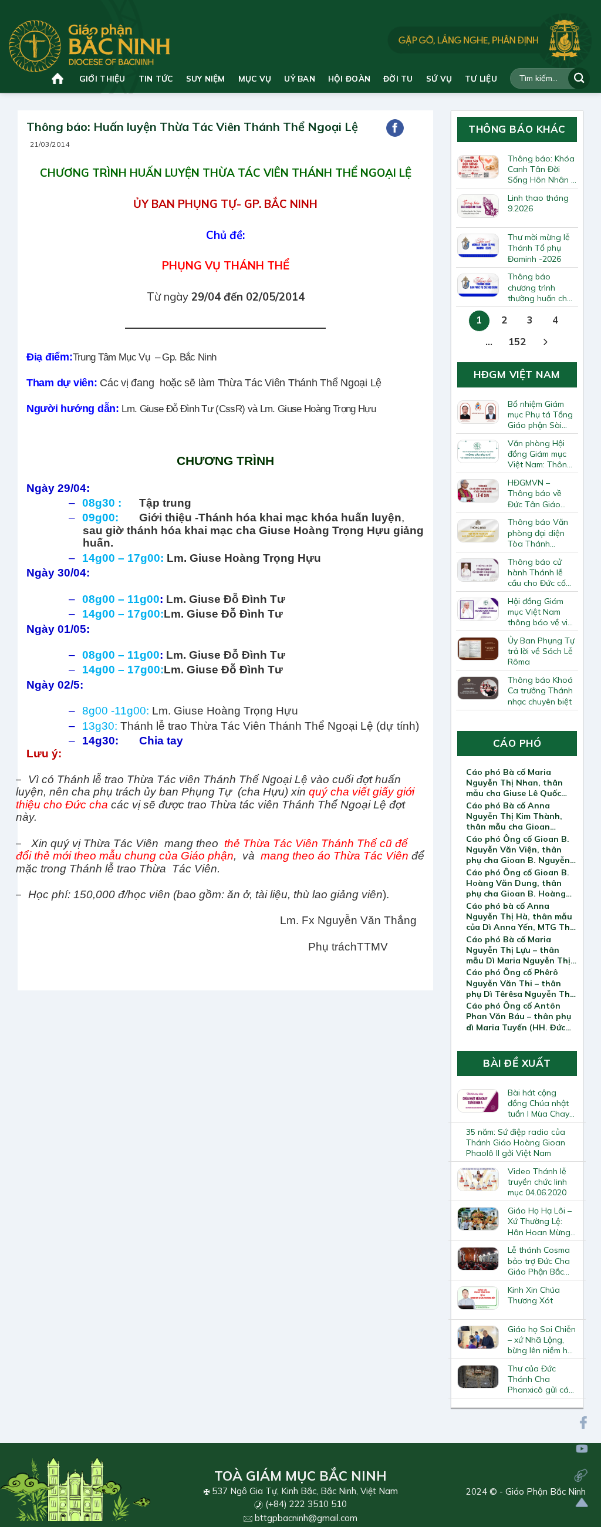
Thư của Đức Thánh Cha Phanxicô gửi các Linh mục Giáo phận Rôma (540, 1379)
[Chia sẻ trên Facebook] (395, 128)
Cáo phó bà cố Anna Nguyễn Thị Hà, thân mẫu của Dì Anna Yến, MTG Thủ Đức (520, 916)
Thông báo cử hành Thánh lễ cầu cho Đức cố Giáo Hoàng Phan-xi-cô (537, 572)
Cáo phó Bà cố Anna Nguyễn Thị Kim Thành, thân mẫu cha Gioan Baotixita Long (514, 816)
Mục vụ (255, 78)
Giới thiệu (102, 78)
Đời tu (398, 78)
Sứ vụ (439, 78)
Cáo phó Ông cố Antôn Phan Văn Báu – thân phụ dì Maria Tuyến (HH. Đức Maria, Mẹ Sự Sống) (518, 1016)
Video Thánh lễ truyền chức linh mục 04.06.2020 (537, 1182)
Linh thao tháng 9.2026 (538, 203)
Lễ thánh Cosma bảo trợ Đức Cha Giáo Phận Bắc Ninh (539, 1260)
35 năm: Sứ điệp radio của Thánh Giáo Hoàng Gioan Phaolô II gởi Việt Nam (515, 1142)
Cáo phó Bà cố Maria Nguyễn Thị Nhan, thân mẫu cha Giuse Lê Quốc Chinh (514, 782)
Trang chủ (59, 78)
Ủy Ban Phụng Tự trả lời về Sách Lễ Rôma (541, 651)
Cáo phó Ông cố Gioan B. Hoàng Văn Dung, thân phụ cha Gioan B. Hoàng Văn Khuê (517, 883)
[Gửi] (579, 78)
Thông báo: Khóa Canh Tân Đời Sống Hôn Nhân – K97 (541, 169)
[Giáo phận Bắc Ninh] (89, 46)
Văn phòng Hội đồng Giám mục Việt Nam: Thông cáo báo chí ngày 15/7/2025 (541, 454)
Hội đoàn (349, 78)
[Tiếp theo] (545, 342)
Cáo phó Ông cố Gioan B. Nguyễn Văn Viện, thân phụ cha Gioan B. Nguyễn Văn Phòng (518, 849)
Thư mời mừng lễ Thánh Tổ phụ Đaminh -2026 (539, 248)
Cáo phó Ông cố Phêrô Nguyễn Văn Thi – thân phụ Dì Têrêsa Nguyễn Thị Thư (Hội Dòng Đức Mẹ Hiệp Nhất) (519, 983)
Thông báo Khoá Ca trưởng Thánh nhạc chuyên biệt (540, 690)
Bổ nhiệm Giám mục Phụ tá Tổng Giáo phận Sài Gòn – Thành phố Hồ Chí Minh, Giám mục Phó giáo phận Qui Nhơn (542, 414)
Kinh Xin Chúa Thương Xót (534, 1295)
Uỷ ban (299, 78)
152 (517, 341)
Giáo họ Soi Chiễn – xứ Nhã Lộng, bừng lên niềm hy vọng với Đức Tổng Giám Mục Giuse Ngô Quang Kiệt (542, 1340)
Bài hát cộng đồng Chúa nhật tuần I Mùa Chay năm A (538, 1103)
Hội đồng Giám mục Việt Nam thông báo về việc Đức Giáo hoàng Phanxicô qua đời (542, 612)
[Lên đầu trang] (582, 1502)
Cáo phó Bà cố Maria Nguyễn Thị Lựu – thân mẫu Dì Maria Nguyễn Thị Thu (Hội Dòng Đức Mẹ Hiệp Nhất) (518, 950)
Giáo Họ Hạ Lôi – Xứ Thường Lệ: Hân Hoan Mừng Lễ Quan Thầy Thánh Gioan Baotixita (540, 1221)
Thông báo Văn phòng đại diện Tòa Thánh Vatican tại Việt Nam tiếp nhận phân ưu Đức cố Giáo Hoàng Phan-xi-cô (538, 532)
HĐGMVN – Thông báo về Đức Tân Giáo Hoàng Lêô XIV (537, 493)
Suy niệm (205, 78)
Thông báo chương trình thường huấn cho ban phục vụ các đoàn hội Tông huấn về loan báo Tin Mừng (541, 287)
